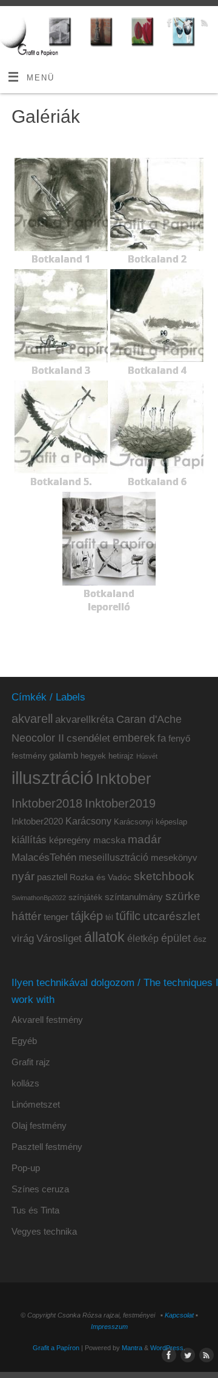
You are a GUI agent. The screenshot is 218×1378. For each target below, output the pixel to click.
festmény (29, 755)
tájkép (87, 915)
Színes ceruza (40, 1189)
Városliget (59, 938)
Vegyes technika (44, 1231)
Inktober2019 (120, 803)
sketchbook (164, 876)
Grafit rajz (31, 1062)
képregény (70, 840)
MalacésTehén (44, 857)
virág (23, 938)
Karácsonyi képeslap (150, 822)
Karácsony (88, 821)
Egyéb (24, 1041)
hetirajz (121, 755)
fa (161, 738)
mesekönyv (174, 858)
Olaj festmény (39, 1125)
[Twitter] (185, 24)
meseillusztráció (113, 857)
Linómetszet (36, 1104)
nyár (23, 876)
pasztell (52, 877)
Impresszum (109, 1326)
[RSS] (203, 24)
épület (176, 938)
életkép (143, 938)
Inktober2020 (37, 821)
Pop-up (26, 1168)
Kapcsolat (179, 1315)
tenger (56, 917)
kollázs (25, 1083)
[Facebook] (168, 24)
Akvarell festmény (47, 1019)
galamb (63, 755)
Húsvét (146, 756)
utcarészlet (171, 916)
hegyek (93, 756)
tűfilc (128, 915)
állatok (104, 937)
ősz (199, 939)
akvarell (32, 718)
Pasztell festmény (47, 1146)
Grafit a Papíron (56, 1347)
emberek (134, 738)
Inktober (123, 779)
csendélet (88, 738)
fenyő (179, 738)
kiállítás (29, 840)
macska (109, 840)
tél (109, 917)
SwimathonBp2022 (39, 897)
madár (144, 839)
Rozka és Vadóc (100, 877)
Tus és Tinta (35, 1210)
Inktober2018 (47, 803)
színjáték (85, 897)
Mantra (132, 1347)
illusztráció (52, 778)
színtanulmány (134, 897)
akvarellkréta (84, 719)
